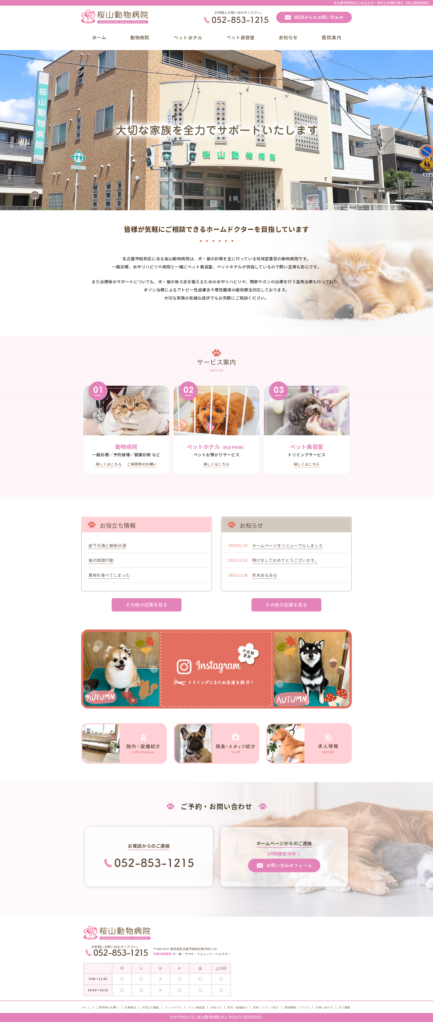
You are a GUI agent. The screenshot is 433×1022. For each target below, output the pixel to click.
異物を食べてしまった (109, 575)
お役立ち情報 (150, 1007)
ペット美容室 (196, 1007)
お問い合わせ (324, 1007)
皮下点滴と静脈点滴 (107, 545)
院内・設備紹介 (237, 1007)
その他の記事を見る (146, 604)
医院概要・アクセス (297, 1007)
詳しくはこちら (109, 464)
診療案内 (130, 1007)
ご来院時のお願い (142, 464)
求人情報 (344, 1007)
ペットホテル (173, 1007)
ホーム (86, 1007)
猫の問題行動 (101, 560)
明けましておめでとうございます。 (285, 560)
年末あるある (264, 575)
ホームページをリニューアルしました (287, 545)
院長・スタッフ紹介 (266, 1007)
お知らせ (216, 1007)
